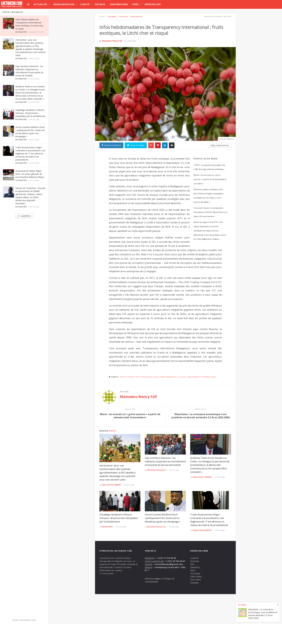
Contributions (119, 4)
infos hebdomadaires (165, 377)
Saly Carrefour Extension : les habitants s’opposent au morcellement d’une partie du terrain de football (165, 461)
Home (102, 16)
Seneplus (194, 582)
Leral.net (194, 558)
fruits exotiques (144, 377)
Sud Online (195, 573)
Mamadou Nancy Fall (112, 40)
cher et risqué (126, 377)
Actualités (40, 4)
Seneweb (194, 561)
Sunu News (195, 579)
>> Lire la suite (106, 573)
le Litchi (181, 377)
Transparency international (201, 377)
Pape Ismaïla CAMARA (111, 485)
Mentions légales (153, 578)
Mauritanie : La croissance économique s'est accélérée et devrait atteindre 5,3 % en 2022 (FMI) (262, 614)
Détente (100, 4)
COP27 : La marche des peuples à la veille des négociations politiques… (209, 167)
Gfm (192, 564)
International (136, 16)
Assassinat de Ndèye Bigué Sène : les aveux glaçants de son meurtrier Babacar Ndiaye (29, 173)
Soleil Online (196, 576)
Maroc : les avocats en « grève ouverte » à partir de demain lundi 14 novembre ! (210, 179)
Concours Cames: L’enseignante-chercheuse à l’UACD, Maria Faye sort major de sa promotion (210, 212)
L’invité (84, 4)
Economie (123, 16)
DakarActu (195, 567)
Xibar (192, 570)
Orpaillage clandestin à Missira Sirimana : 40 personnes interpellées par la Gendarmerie (30, 113)
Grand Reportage (64, 4)
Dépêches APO (153, 4)
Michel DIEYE (107, 527)
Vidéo (135, 4)
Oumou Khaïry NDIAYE (202, 530)
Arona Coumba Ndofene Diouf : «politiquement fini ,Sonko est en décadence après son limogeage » (162, 518)
